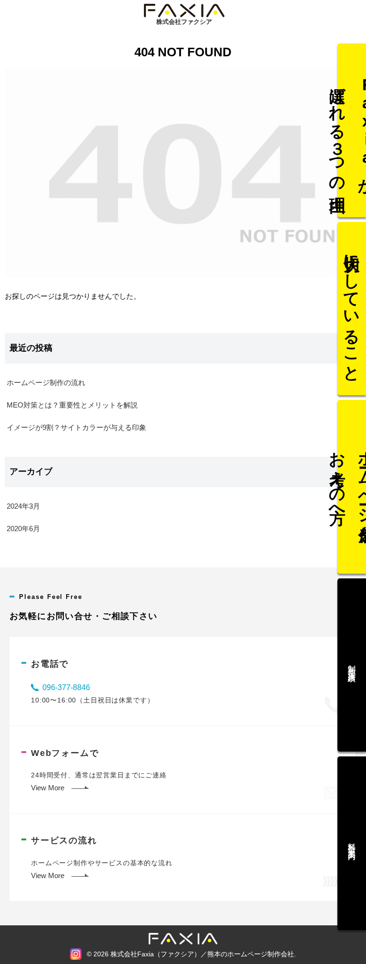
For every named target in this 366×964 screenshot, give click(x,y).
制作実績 (352, 665)
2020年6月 (23, 528)
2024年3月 (23, 506)
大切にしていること (352, 308)
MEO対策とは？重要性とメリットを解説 (72, 405)
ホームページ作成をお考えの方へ (351, 486)
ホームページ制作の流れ (46, 382)
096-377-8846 (66, 687)
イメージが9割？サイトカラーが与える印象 (76, 427)
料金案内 (352, 843)
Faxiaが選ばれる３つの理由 (351, 130)
